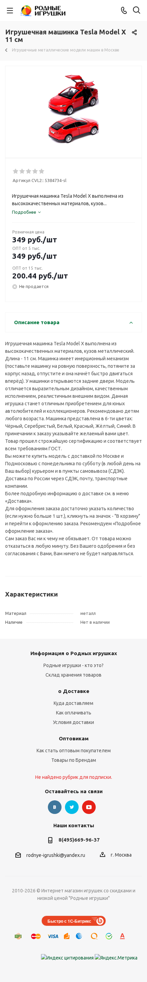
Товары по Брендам (73, 760)
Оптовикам (74, 738)
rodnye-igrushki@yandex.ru (55, 855)
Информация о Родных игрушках (73, 653)
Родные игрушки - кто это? (73, 665)
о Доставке (73, 691)
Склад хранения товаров (73, 675)
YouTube (89, 807)
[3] (29, 171)
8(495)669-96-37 (79, 840)
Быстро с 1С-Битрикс (69, 921)
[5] (42, 171)
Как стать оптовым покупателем (74, 750)
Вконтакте (55, 807)
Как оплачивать (73, 712)
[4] (35, 171)
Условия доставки (73, 722)
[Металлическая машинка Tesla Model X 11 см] (73, 109)
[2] (22, 171)
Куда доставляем (73, 703)
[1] (16, 171)
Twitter (72, 807)
